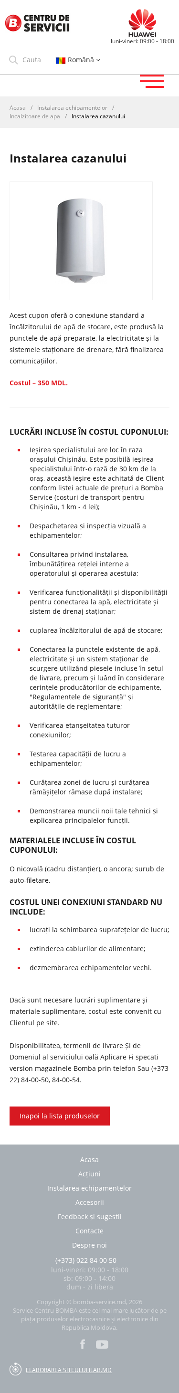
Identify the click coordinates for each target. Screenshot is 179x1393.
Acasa (18, 108)
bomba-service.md (99, 1302)
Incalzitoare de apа (35, 116)
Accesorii (89, 1202)
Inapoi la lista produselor (60, 1115)
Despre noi (89, 1245)
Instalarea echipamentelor (72, 108)
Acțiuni (89, 1174)
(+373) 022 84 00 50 (85, 1260)
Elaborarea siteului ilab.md (69, 1370)
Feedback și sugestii (90, 1216)
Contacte (89, 1231)
